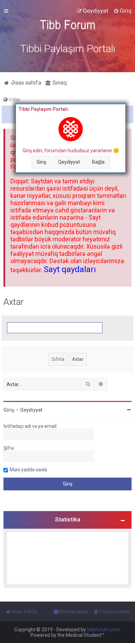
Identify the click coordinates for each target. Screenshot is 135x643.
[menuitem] (123, 11)
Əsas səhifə (25, 82)
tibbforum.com (103, 629)
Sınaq (59, 82)
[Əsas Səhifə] (67, 24)
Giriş (41, 162)
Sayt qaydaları (70, 269)
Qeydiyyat (69, 162)
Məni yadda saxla (28, 469)
